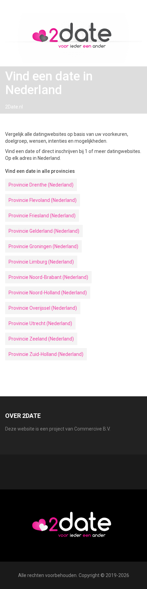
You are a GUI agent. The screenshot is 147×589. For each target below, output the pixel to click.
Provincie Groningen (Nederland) (43, 246)
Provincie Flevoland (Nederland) (43, 200)
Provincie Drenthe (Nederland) (41, 185)
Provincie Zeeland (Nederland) (41, 339)
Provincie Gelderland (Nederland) (44, 231)
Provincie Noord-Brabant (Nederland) (48, 277)
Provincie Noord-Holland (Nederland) (48, 292)
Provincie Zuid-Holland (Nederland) (46, 354)
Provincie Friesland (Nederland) (42, 215)
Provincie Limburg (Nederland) (41, 262)
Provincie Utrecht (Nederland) (40, 323)
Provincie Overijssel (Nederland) (43, 308)
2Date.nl (14, 107)
